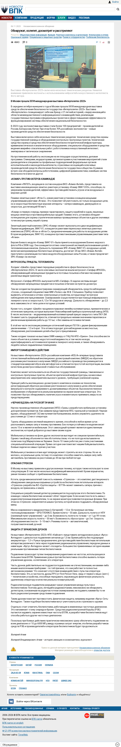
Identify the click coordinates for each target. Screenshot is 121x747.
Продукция (37, 18)
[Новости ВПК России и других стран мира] (12, 12)
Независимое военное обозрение (38, 26)
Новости (7, 18)
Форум (51, 18)
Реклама (84, 18)
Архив (4, 708)
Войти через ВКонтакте (29, 701)
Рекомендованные (34, 708)
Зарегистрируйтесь (50, 694)
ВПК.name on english (12, 723)
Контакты (75, 708)
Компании (21, 18)
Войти (115, 2)
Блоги (61, 18)
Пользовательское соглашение (18, 727)
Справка (50, 708)
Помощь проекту (91, 708)
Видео (72, 18)
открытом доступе (102, 650)
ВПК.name (37, 719)
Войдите (71, 694)
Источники (16, 708)
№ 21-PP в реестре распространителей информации (29, 731)
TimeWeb (23, 734)
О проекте (62, 708)
